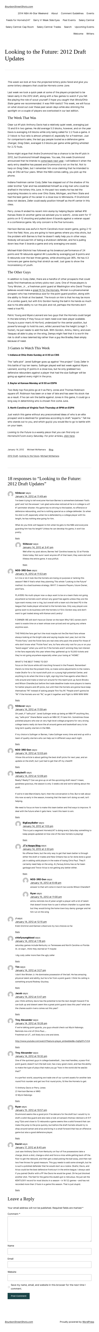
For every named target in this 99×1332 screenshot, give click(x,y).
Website (12, 1272)
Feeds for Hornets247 (18, 20)
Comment (14, 1214)
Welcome (78, 33)
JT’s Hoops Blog (31, 845)
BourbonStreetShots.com (19, 6)
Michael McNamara (49, 456)
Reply (17, 538)
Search (68, 27)
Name (11, 1245)
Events (90, 13)
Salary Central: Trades (49, 27)
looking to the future (29, 456)
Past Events (69, 20)
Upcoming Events (84, 27)
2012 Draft (13, 456)
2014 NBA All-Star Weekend (33, 13)
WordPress (88, 1321)
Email (10, 1258)
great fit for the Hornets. (46, 290)
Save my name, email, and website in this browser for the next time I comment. (48, 1287)
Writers (90, 33)
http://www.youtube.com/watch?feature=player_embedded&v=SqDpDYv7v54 (52, 1041)
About (54, 13)
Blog (51, 449)
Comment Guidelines (72, 13)
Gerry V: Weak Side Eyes (46, 20)
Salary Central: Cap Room (20, 27)
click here (69, 436)
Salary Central (86, 20)
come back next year (52, 160)
